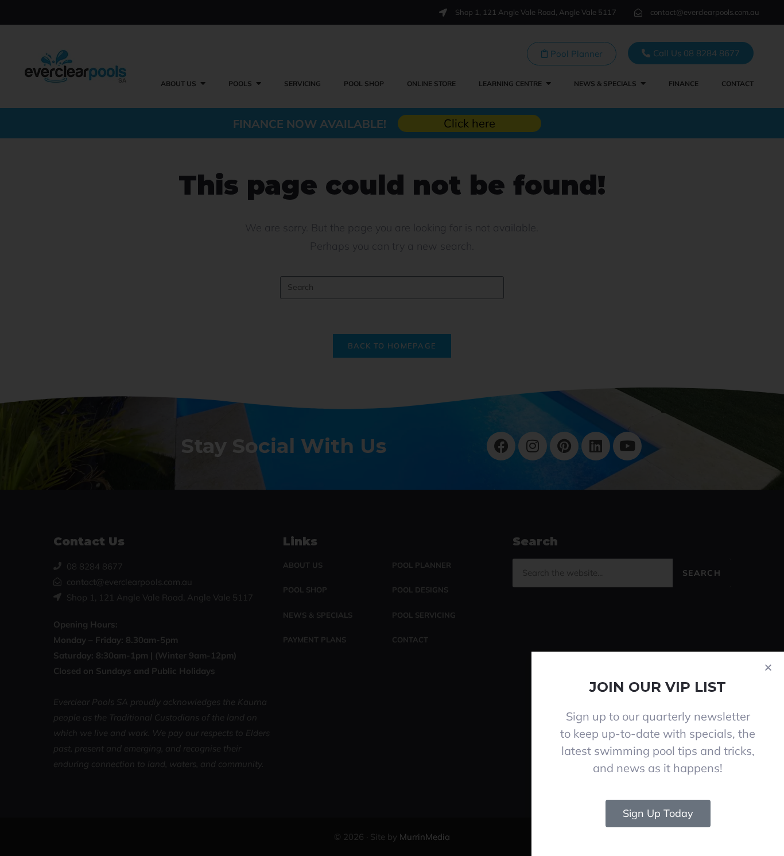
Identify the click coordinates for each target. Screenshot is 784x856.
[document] (392, 428)
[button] (768, 667)
